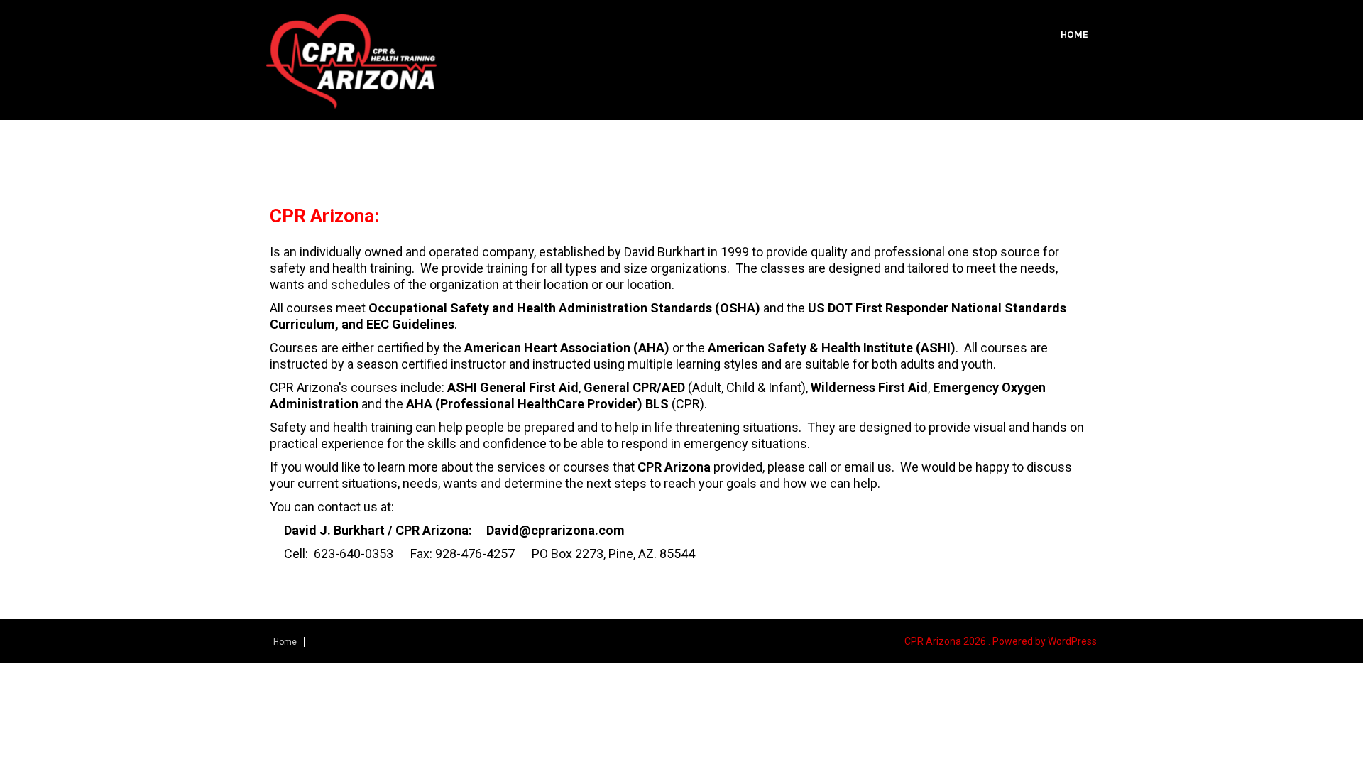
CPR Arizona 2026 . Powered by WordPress (1000, 641)
